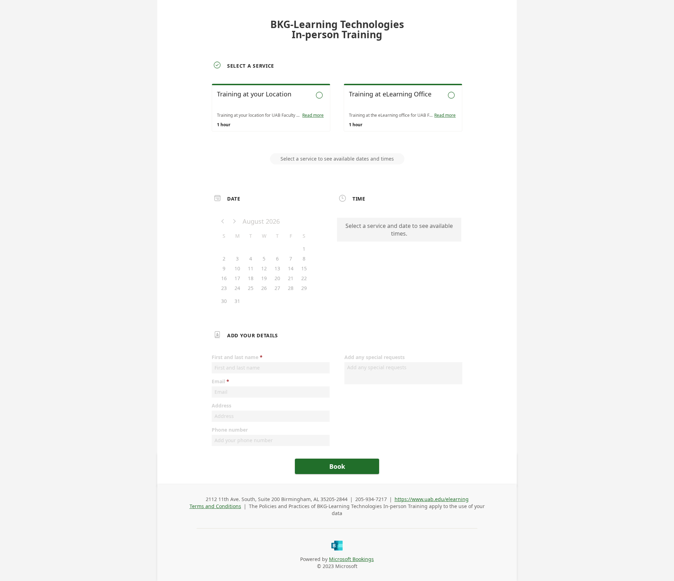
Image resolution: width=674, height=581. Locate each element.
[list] (337, 114)
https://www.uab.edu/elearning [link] (432, 499)
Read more (313, 115)
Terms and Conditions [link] (215, 506)
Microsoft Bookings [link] (351, 559)
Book (337, 466)
